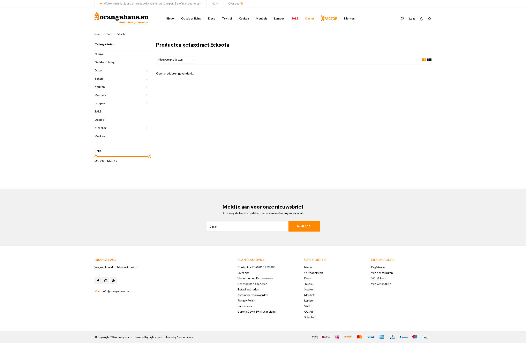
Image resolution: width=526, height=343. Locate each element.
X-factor (100, 128)
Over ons (234, 3)
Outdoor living (191, 18)
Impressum (245, 306)
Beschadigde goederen (252, 284)
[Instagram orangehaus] (105, 280)
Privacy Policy (246, 300)
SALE (294, 18)
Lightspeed (155, 337)
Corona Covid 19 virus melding (257, 311)
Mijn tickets (378, 278)
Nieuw (170, 18)
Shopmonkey (185, 337)
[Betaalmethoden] (315, 337)
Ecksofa (121, 34)
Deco (211, 18)
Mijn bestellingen (382, 272)
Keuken (244, 18)
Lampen (279, 18)
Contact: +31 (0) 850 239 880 (256, 267)
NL (213, 3)
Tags (108, 34)
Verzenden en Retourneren (255, 278)
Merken (349, 18)
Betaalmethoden (248, 289)
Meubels (261, 18)
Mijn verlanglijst (381, 284)
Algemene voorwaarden (253, 295)
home (98, 34)
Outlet (309, 18)
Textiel (227, 18)
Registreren (378, 267)
